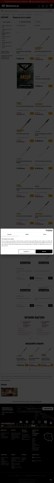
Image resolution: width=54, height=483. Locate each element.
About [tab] (44, 234)
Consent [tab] (9, 234)
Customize (26, 251)
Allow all (44, 251)
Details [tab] (27, 234)
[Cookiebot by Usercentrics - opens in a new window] (46, 231)
